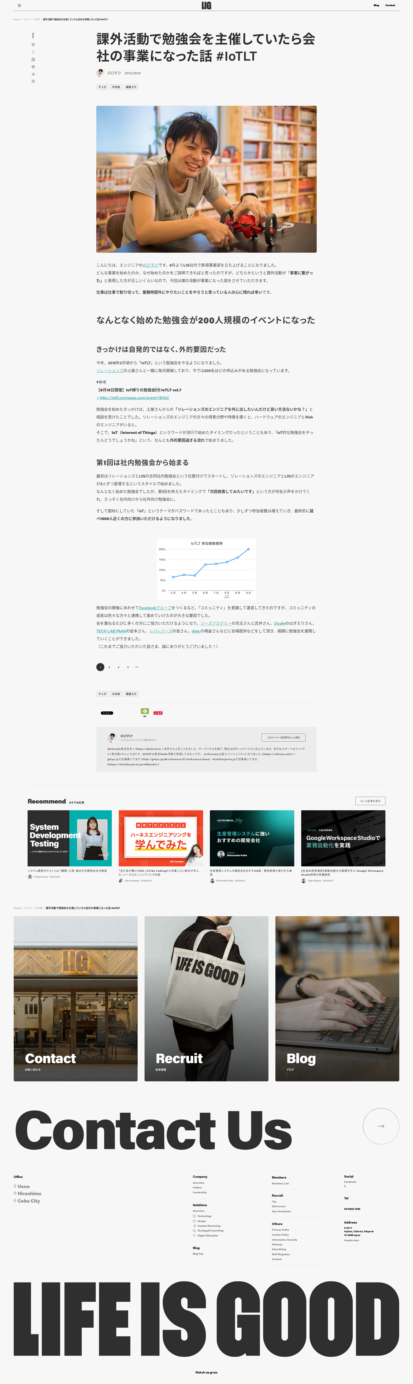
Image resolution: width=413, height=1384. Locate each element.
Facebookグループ (155, 607)
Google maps (351, 1240)
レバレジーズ (160, 631)
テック (27, 19)
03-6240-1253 (352, 1209)
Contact (390, 5)
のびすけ (150, 265)
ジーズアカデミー (216, 623)
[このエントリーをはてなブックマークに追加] (33, 59)
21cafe (279, 623)
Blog (376, 5)
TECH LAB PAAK (111, 631)
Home (17, 19)
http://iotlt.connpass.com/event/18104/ (134, 397)
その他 (36, 19)
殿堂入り (131, 87)
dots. (196, 631)
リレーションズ (109, 370)
